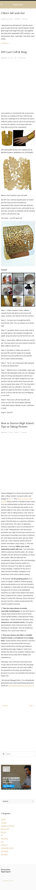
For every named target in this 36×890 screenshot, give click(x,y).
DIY (15, 58)
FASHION (17, 19)
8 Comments (22, 57)
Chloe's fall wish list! (13, 13)
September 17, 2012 (7, 432)
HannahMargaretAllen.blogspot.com (21, 685)
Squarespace (6, 872)
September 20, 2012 (7, 19)
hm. (9, 499)
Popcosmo (18, 4)
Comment (24, 19)
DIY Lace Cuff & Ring (14, 51)
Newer (5, 705)
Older (31, 705)
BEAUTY (17, 432)
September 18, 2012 (7, 58)
